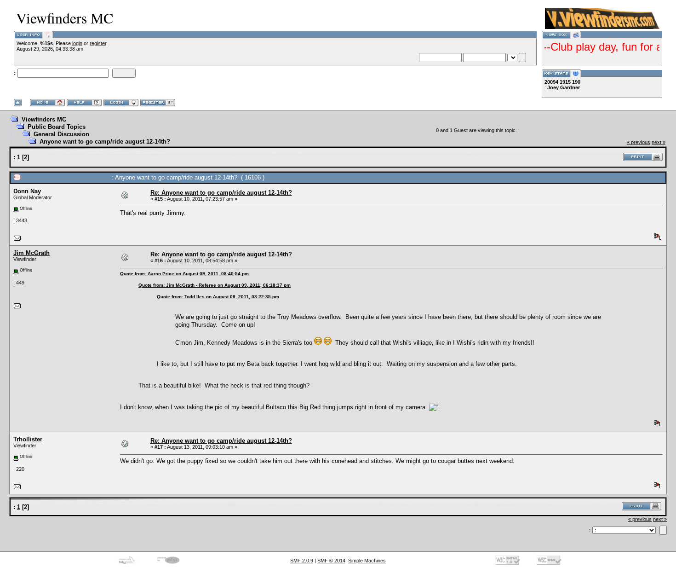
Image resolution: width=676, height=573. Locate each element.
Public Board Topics (57, 126)
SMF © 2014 (331, 560)
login (77, 43)
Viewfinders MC (44, 119)
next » (658, 142)
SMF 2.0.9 (301, 560)
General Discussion (61, 134)
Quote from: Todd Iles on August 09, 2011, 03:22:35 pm (218, 296)
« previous (638, 142)
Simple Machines (367, 560)
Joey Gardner (563, 87)
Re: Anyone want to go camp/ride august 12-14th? (221, 192)
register (98, 43)
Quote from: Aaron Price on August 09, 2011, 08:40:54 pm (184, 273)
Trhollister (27, 439)
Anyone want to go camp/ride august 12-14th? (105, 141)
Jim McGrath (31, 252)
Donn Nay (27, 191)
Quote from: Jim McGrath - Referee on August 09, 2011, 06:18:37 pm (214, 285)
